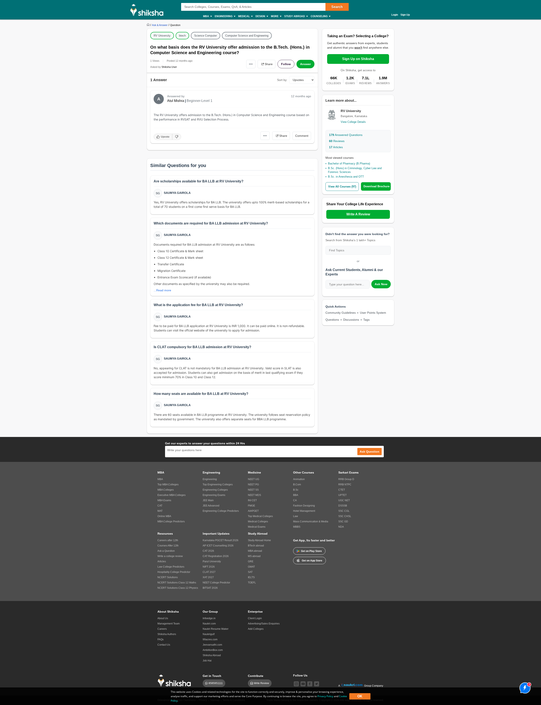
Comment (301, 135)
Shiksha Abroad (212, 655)
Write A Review (358, 214)
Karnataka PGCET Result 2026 (220, 540)
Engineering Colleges (215, 489)
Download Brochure (376, 186)
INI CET (252, 500)
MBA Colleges (165, 489)
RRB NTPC (344, 484)
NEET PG (253, 484)
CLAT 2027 (209, 572)
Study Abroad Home (259, 540)
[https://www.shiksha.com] (148, 25)
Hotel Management (304, 510)
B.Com (297, 484)
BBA (295, 495)
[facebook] (310, 683)
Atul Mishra (175, 101)
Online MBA (164, 516)
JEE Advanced (211, 505)
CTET (341, 489)
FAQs (160, 639)
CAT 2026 (208, 550)
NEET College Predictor (216, 582)
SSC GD (343, 521)
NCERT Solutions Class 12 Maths (176, 582)
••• (251, 64)
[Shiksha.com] (148, 9)
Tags (366, 319)
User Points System (373, 312)
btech (182, 35)
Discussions (351, 319)
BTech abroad (256, 545)
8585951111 (216, 683)
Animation (299, 479)
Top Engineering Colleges (218, 484)
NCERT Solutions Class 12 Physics (177, 587)
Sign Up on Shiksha (358, 59)
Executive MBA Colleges (171, 495)
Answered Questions (345, 135)
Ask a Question (166, 550)
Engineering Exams (214, 495)
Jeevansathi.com (212, 644)
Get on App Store (312, 560)
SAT (250, 572)
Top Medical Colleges (260, 516)
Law (295, 516)
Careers (162, 628)
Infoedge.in (209, 618)
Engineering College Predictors (221, 510)
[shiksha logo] (175, 680)
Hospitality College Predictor (173, 572)
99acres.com (210, 639)
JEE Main (208, 500)
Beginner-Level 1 (199, 101)
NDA (341, 526)
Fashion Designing (304, 505)
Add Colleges (256, 628)
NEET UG (253, 479)
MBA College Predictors (171, 521)
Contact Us (163, 644)
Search (337, 7)
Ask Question (369, 451)
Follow (286, 64)
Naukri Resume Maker (215, 628)
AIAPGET (253, 510)
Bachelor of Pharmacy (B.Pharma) (349, 163)
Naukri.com (209, 623)
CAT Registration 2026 (216, 556)
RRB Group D (346, 479)
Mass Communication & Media (310, 521)
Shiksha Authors (166, 634)
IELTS (251, 577)
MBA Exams (164, 500)
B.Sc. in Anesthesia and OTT (346, 176)
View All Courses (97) (342, 186)
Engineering (210, 479)
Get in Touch (212, 676)
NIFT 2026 (209, 566)
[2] (523, 686)
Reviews (336, 141)
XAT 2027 (208, 577)
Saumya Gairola (177, 192)
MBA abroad (255, 550)
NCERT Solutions (167, 577)
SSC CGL (344, 510)
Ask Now (381, 284)
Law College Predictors (170, 566)
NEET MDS (254, 495)
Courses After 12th (168, 545)
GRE (250, 561)
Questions (332, 319)
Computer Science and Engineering (246, 35)
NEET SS (253, 489)
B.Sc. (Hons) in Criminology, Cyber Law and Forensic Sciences (355, 170)
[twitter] (316, 683)
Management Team (168, 623)
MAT (160, 510)
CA (295, 500)
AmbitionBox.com (213, 650)
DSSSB (342, 505)
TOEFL (252, 582)
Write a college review (170, 556)
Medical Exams (256, 526)
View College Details (353, 121)
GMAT (251, 566)
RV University (162, 35)
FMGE (251, 505)
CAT (159, 505)
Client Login (255, 618)
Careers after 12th (167, 540)
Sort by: (282, 80)
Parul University (212, 561)
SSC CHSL (344, 516)
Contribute (255, 676)
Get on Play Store (311, 551)
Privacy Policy (325, 696)
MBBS (296, 526)
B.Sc (295, 489)
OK (359, 696)
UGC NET (344, 500)
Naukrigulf (208, 634)
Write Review (261, 683)
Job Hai (207, 660)
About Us (162, 618)
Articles (336, 147)
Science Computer (205, 35)
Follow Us (300, 675)
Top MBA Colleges (168, 484)
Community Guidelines (340, 312)
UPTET (342, 495)
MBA (160, 479)
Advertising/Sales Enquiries (264, 623)
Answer (305, 64)
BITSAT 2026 (210, 587)
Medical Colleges (258, 521)
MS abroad (254, 556)
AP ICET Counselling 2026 (218, 545)
